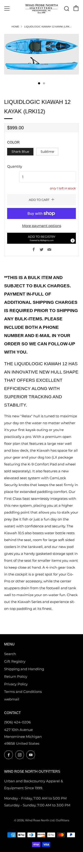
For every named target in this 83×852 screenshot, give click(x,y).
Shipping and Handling (24, 669)
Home (15, 26)
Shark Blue (20, 151)
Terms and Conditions (23, 691)
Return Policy (15, 676)
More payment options (41, 226)
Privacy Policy (16, 684)
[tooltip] (73, 240)
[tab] (39, 83)
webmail (11, 699)
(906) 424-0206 (17, 722)
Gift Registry (14, 661)
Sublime (47, 151)
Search (10, 654)
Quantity (14, 166)
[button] (41, 238)
